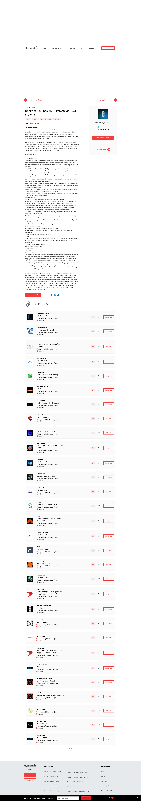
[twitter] (55, 295)
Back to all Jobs (36, 100)
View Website (104, 127)
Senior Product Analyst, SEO (47, 504)
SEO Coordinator (43, 549)
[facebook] (52, 295)
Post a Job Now (108, 48)
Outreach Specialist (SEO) (46, 476)
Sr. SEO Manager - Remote (46, 681)
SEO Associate (41, 723)
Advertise (30, 780)
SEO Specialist (42, 316)
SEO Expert (40, 608)
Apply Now (108, 317)
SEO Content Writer (44, 417)
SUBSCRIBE (86, 798)
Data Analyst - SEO (43, 563)
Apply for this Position (103, 137)
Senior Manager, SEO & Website (48, 403)
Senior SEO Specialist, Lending (47, 375)
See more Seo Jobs (104, 100)
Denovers (105, 798)
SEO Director (41, 389)
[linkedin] (58, 295)
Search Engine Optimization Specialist (50, 695)
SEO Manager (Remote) (45, 330)
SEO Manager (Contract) (46, 431)
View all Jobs (101, 150)
